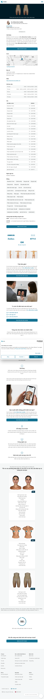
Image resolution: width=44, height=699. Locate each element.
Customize (21, 356)
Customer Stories (18, 665)
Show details (37, 353)
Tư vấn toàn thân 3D (13, 316)
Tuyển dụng (3, 658)
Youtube (30, 679)
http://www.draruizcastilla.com (13, 80)
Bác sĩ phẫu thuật (18, 655)
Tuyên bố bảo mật (18, 679)
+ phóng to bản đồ (10, 66)
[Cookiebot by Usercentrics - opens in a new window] (38, 341)
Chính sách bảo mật (19, 676)
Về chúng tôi (3, 655)
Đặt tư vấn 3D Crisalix (22, 48)
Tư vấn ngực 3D (11, 314)
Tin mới (2, 660)
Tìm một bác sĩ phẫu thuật (34, 658)
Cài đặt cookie (18, 684)
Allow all (36, 356)
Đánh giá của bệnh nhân (20, 663)
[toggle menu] (42, 2)
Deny (8, 356)
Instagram (31, 674)
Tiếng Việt (14, 688)
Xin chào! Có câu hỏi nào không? (31, 694)
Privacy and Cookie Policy (20, 348)
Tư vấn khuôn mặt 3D (13, 312)
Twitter (30, 676)
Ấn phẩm (2, 663)
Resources (3, 668)
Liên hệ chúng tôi (4, 674)
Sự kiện (2, 665)
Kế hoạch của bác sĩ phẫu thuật (21, 660)
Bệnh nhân (31, 655)
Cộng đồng (31, 660)
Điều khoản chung (18, 674)
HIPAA (16, 681)
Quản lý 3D (17, 658)
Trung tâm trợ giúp (4, 676)
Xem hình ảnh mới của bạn (22, 275)
